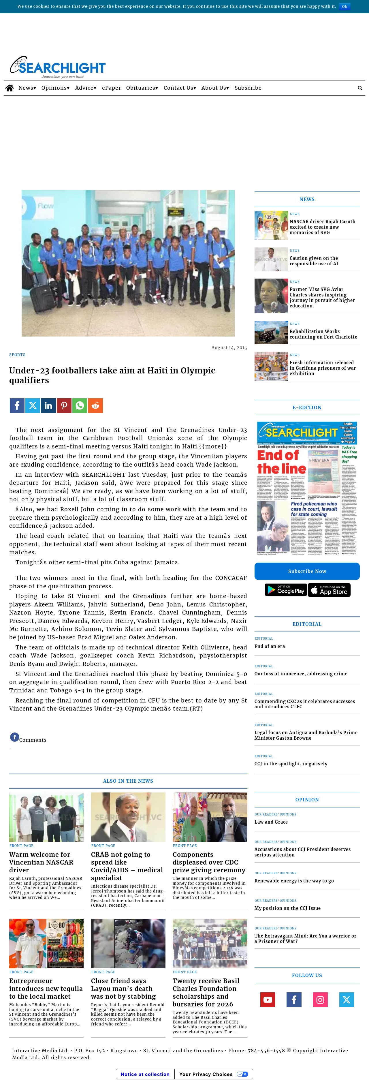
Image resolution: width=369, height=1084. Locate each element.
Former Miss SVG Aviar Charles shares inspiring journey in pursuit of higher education (322, 297)
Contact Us (178, 88)
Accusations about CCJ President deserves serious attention (303, 852)
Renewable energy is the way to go (294, 881)
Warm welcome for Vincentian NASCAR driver (41, 862)
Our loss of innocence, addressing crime (301, 674)
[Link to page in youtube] (267, 999)
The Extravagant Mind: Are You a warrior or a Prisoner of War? (306, 938)
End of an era (270, 646)
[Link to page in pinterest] (64, 405)
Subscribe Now (307, 571)
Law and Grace (271, 822)
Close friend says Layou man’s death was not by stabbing (123, 988)
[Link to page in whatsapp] (79, 405)
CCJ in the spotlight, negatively (291, 763)
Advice (84, 88)
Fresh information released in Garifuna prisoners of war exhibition (323, 368)
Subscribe (248, 88)
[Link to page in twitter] (32, 405)
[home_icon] (10, 87)
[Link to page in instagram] (320, 999)
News (25, 88)
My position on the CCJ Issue (288, 908)
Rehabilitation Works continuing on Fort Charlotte (323, 334)
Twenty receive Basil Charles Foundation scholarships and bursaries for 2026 (206, 992)
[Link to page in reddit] (95, 405)
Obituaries (140, 88)
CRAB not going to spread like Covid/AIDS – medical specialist (127, 866)
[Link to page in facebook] (17, 405)
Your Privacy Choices (206, 1074)
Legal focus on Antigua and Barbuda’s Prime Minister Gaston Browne (306, 735)
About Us (214, 88)
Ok (344, 6)
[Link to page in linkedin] (48, 405)
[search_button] (360, 87)
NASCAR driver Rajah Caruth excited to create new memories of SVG (323, 227)
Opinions (54, 88)
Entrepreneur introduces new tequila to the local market (46, 988)
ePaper (111, 88)
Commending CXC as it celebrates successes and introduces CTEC (305, 704)
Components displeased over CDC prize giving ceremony (209, 862)
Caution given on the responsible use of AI (314, 261)
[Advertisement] (184, 139)
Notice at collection (145, 1074)
